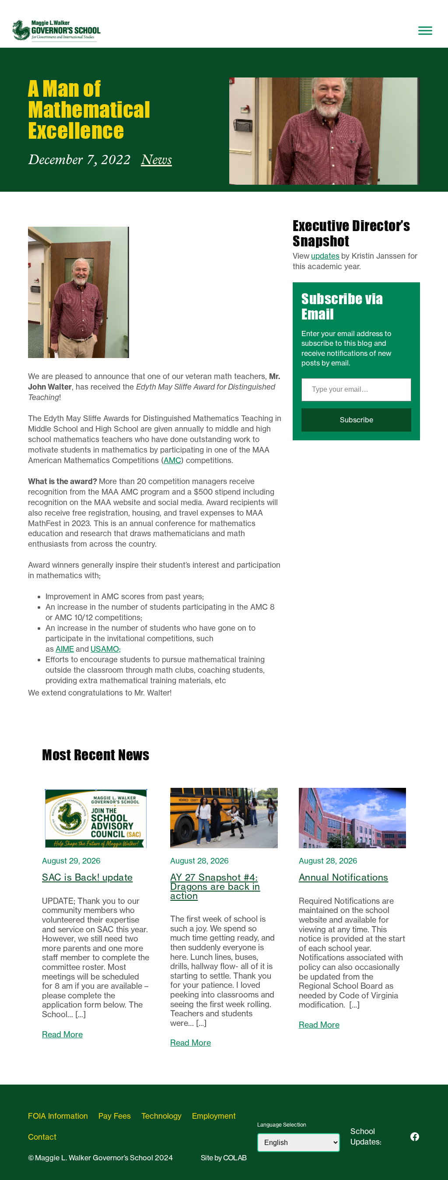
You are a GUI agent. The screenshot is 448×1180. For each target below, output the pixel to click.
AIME (65, 648)
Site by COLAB (224, 1157)
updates (325, 255)
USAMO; (106, 648)
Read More (62, 1034)
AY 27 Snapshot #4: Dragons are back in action (215, 886)
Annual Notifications (343, 877)
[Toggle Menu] (425, 30)
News (156, 161)
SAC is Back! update (87, 877)
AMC (172, 460)
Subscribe (356, 419)
